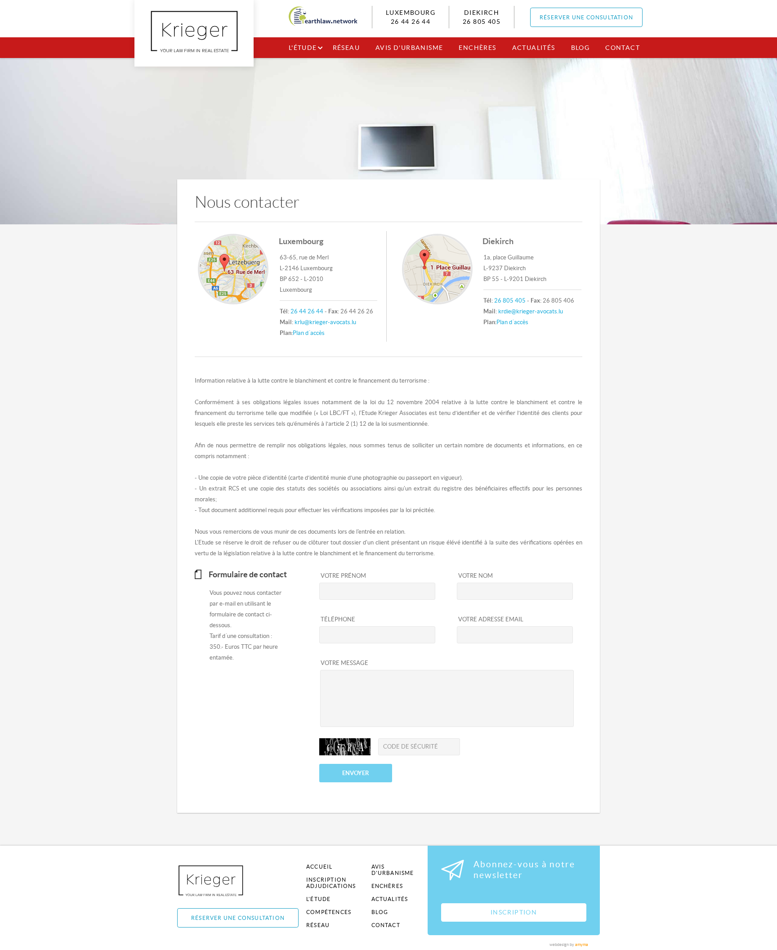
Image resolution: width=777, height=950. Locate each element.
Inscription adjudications (331, 883)
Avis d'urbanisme (409, 47)
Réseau (346, 47)
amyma (581, 944)
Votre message (344, 663)
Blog (580, 47)
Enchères (477, 47)
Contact (622, 47)
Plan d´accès (309, 333)
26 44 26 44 (410, 21)
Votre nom (475, 575)
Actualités (533, 47)
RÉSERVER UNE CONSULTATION (586, 17)
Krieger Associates (221, 880)
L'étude (303, 47)
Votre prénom (343, 575)
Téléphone (338, 619)
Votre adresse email (490, 619)
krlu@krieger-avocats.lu (325, 322)
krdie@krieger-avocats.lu (530, 311)
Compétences (328, 912)
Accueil (319, 867)
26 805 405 (481, 21)
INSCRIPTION (514, 912)
